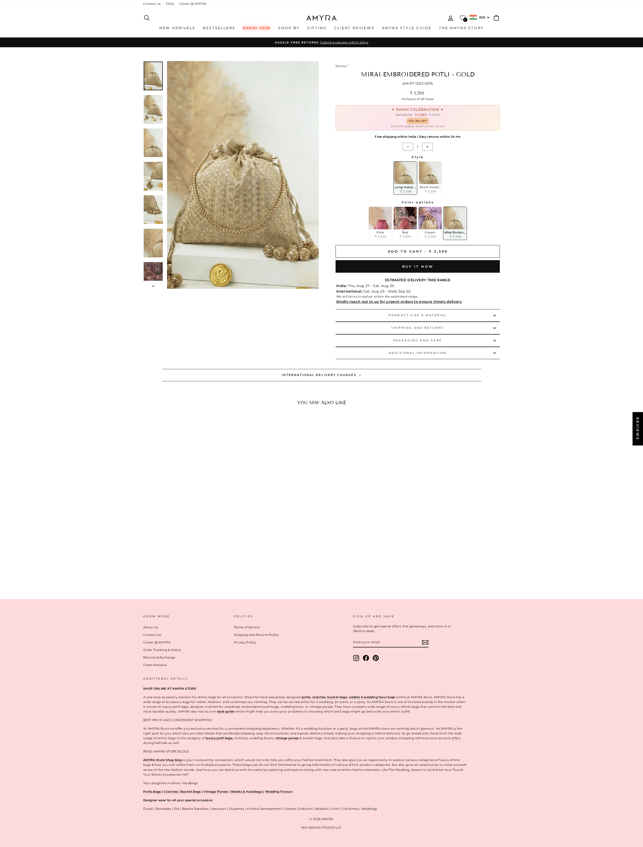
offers (455, 738)
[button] (183, 560)
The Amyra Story (461, 28)
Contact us (152, 4)
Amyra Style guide (407, 28)
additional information (418, 353)
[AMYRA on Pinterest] (376, 658)
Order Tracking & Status (162, 650)
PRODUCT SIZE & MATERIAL (418, 315)
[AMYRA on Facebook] (366, 658)
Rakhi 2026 (257, 28)
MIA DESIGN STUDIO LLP (321, 827)
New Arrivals (177, 28)
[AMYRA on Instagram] (356, 658)
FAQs (170, 4)
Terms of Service (247, 627)
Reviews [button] (638, 428)
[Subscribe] (425, 642)
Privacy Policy (245, 642)
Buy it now (418, 266)
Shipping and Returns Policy (256, 635)
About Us (150, 627)
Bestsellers (219, 28)
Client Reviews (354, 28)
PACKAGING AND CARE (418, 340)
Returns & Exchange (159, 657)
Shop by (289, 28)
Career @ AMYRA (193, 4)
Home (340, 66)
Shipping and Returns (417, 328)
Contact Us (152, 635)
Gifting (317, 28)
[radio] (405, 178)
